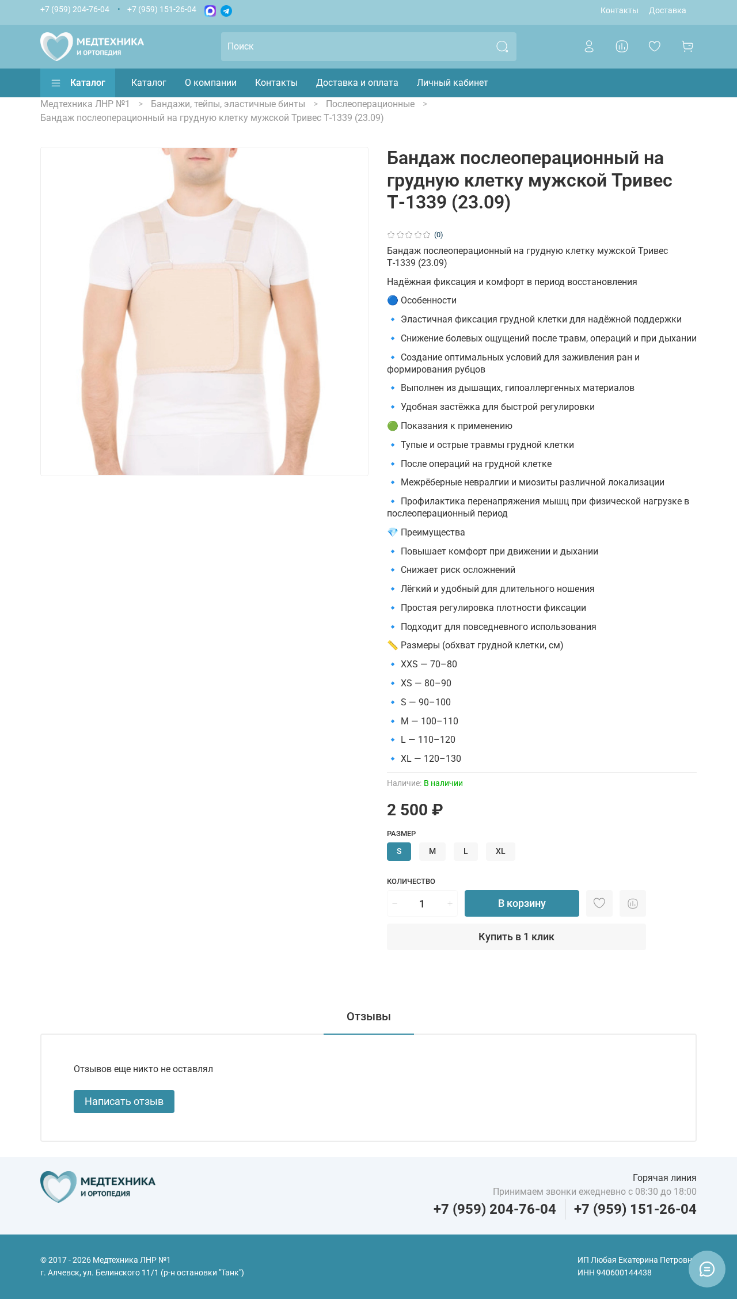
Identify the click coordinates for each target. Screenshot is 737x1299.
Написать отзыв (124, 1101)
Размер (401, 833)
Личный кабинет (452, 82)
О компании (211, 82)
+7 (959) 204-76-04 (74, 9)
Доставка (667, 11)
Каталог (87, 82)
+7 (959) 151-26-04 (161, 9)
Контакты (620, 11)
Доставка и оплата (357, 82)
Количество (411, 881)
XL (501, 851)
